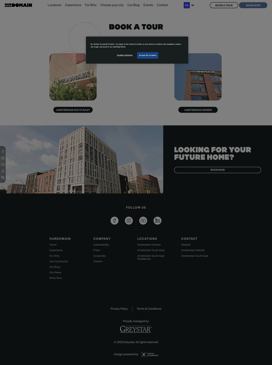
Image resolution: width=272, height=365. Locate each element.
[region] (137, 50)
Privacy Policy (133, 47)
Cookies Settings (125, 55)
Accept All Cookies (147, 55)
